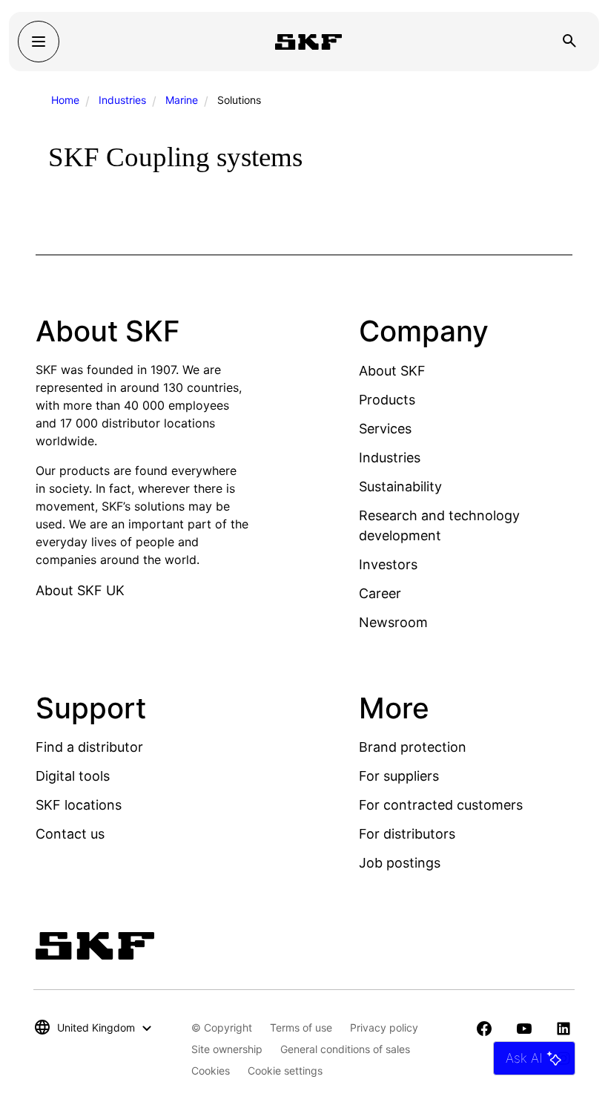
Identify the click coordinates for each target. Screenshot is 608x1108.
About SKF (392, 370)
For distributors (407, 834)
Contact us (70, 834)
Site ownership (226, 1049)
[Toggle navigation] (38, 41)
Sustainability (400, 486)
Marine (181, 100)
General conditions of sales (345, 1049)
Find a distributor (89, 747)
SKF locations (79, 805)
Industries (122, 100)
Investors (388, 564)
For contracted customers (441, 805)
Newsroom (393, 622)
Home (65, 100)
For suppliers (399, 776)
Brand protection (412, 747)
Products (387, 399)
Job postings (399, 863)
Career (380, 593)
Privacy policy (384, 1027)
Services (385, 428)
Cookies (210, 1070)
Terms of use (301, 1027)
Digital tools (73, 776)
